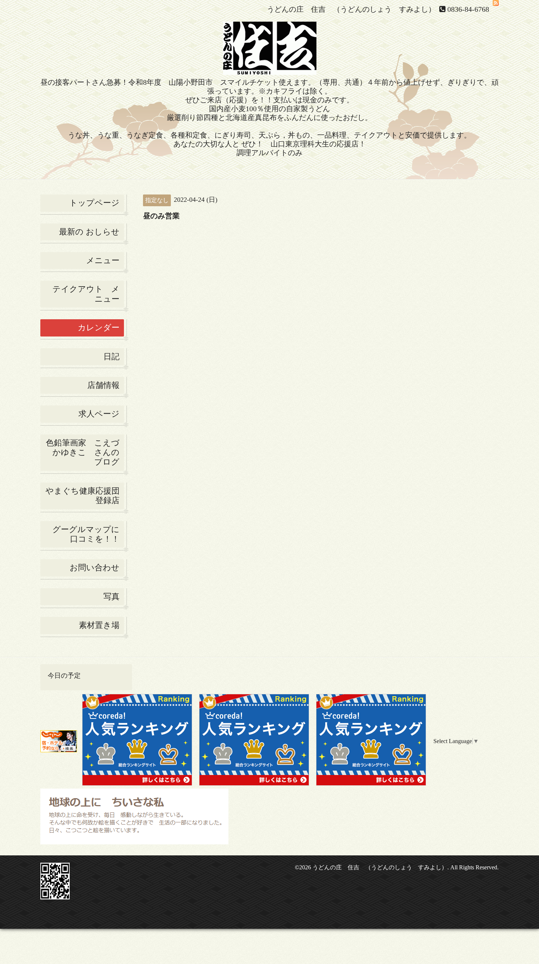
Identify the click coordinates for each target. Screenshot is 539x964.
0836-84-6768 (468, 9)
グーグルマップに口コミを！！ (86, 534)
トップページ (94, 202)
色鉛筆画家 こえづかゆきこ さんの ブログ (83, 452)
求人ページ (99, 413)
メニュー (103, 260)
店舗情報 (103, 385)
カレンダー (99, 327)
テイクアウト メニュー (86, 293)
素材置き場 (99, 625)
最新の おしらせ (89, 231)
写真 (111, 596)
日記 (111, 356)
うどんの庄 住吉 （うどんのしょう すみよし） (379, 867)
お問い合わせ (95, 567)
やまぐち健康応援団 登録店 (84, 495)
